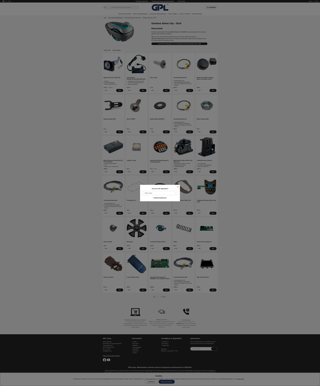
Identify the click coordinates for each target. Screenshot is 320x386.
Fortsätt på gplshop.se (160, 197)
